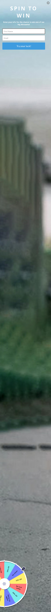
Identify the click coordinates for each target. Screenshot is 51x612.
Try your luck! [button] (23, 46)
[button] (48, 2)
